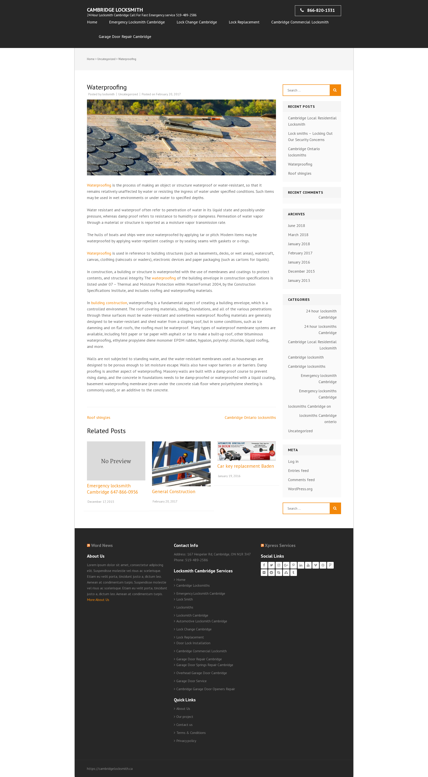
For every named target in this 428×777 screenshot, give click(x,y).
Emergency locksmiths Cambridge (318, 394)
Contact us (184, 724)
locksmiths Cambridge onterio (318, 418)
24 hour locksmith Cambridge (321, 314)
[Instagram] (279, 565)
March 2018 (298, 234)
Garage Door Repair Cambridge (125, 36)
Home (92, 22)
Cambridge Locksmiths (193, 585)
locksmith (108, 94)
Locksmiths (184, 607)
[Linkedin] (301, 565)
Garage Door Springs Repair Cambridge (204, 665)
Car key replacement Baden (245, 466)
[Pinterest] (293, 565)
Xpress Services (280, 545)
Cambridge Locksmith (115, 9)
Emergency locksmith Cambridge (319, 378)
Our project (184, 716)
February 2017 (300, 253)
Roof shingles (98, 417)
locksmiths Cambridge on (309, 406)
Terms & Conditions (191, 732)
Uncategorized (106, 59)
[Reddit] (271, 572)
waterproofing (164, 277)
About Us (183, 708)
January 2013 (299, 280)
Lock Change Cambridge (197, 22)
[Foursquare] (330, 565)
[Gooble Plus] (286, 565)
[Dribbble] (323, 565)
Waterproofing (99, 185)
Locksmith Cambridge (192, 615)
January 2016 (299, 262)
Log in (293, 461)
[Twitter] (271, 565)
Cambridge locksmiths (306, 366)
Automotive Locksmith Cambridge (201, 621)
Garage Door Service (191, 681)
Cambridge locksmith (306, 357)
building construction (109, 302)
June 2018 (296, 225)
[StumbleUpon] (286, 572)
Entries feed (298, 470)
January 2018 (299, 243)
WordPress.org (300, 488)
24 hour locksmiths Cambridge (320, 329)
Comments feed (301, 479)
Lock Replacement (244, 22)
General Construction (173, 491)
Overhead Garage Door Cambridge (201, 673)
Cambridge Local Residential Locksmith (312, 345)
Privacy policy (186, 740)
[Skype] (279, 572)
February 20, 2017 (165, 501)
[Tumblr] (293, 572)
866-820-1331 (320, 10)
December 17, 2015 (101, 502)
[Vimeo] (315, 565)
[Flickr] (264, 572)
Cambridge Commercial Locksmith (300, 22)
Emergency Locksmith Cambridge (137, 22)
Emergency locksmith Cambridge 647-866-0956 (112, 489)
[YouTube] (308, 565)
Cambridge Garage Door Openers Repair (205, 689)
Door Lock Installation (193, 643)
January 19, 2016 (229, 476)
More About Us (98, 599)
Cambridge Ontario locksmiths (250, 417)
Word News (102, 545)
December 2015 (301, 271)
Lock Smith (184, 599)
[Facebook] (264, 565)
